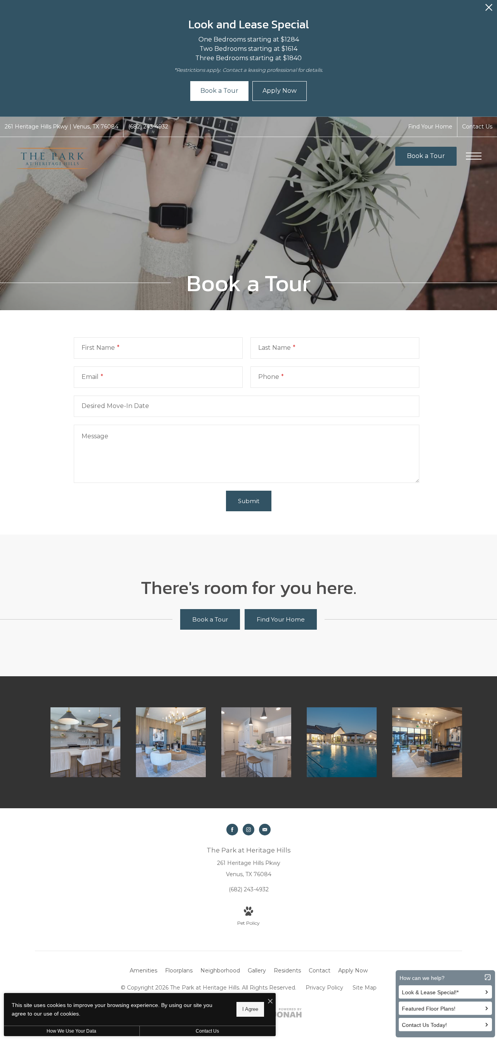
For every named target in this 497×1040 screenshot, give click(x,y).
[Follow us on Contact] (265, 829)
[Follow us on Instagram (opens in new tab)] (248, 829)
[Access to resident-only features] (342, 742)
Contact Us (207, 1031)
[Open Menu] (473, 156)
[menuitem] (143, 971)
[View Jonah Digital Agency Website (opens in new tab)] (287, 1014)
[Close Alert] (489, 9)
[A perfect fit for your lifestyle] (85, 742)
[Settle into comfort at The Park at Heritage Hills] (171, 742)
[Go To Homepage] (52, 158)
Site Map (365, 987)
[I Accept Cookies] (270, 1001)
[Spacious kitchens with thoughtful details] (256, 742)
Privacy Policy (324, 987)
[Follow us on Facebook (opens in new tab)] (232, 829)
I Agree (250, 1009)
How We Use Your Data (71, 1031)
